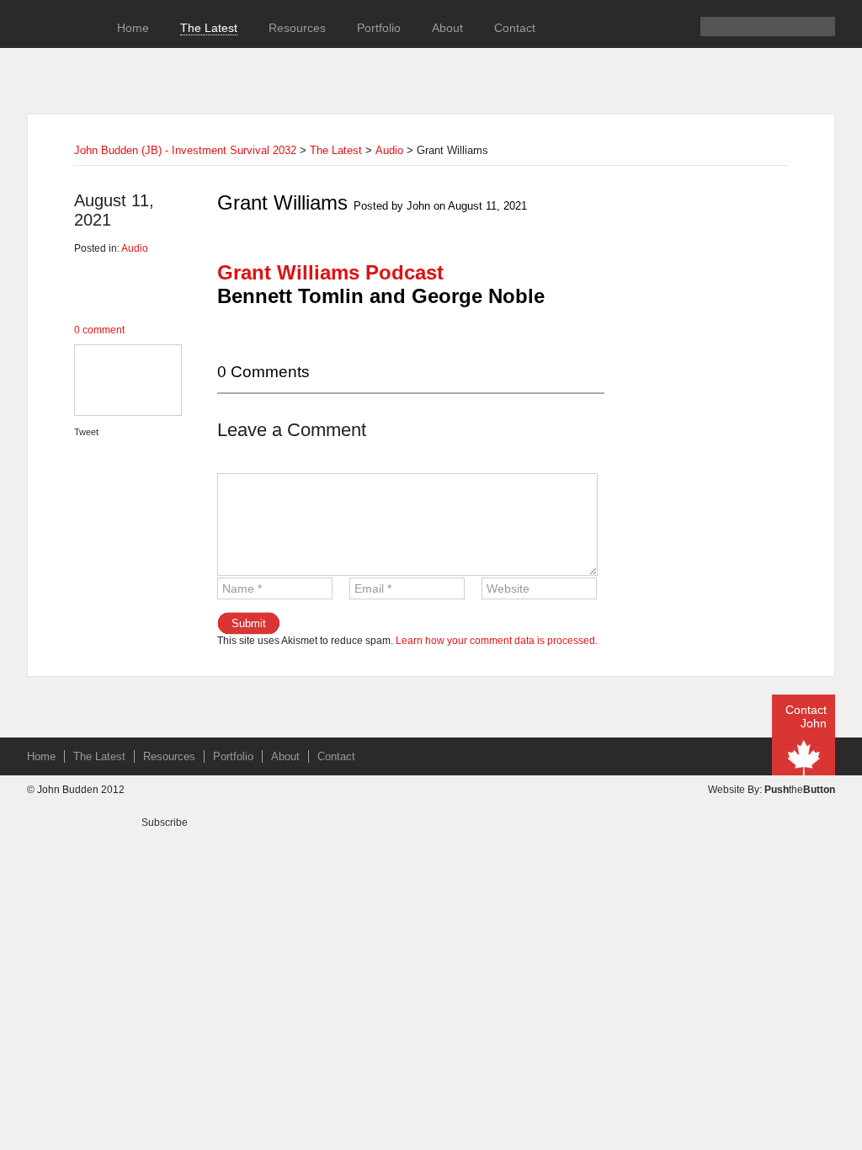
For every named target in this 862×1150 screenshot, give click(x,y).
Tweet (86, 432)
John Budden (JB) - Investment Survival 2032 (185, 150)
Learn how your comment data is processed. (497, 641)
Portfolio (379, 28)
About (447, 28)
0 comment (99, 330)
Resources (297, 28)
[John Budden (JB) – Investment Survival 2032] (56, 51)
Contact (514, 28)
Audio (389, 150)
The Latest (208, 28)
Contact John (806, 716)
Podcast (330, 272)
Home (133, 28)
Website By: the (771, 790)
